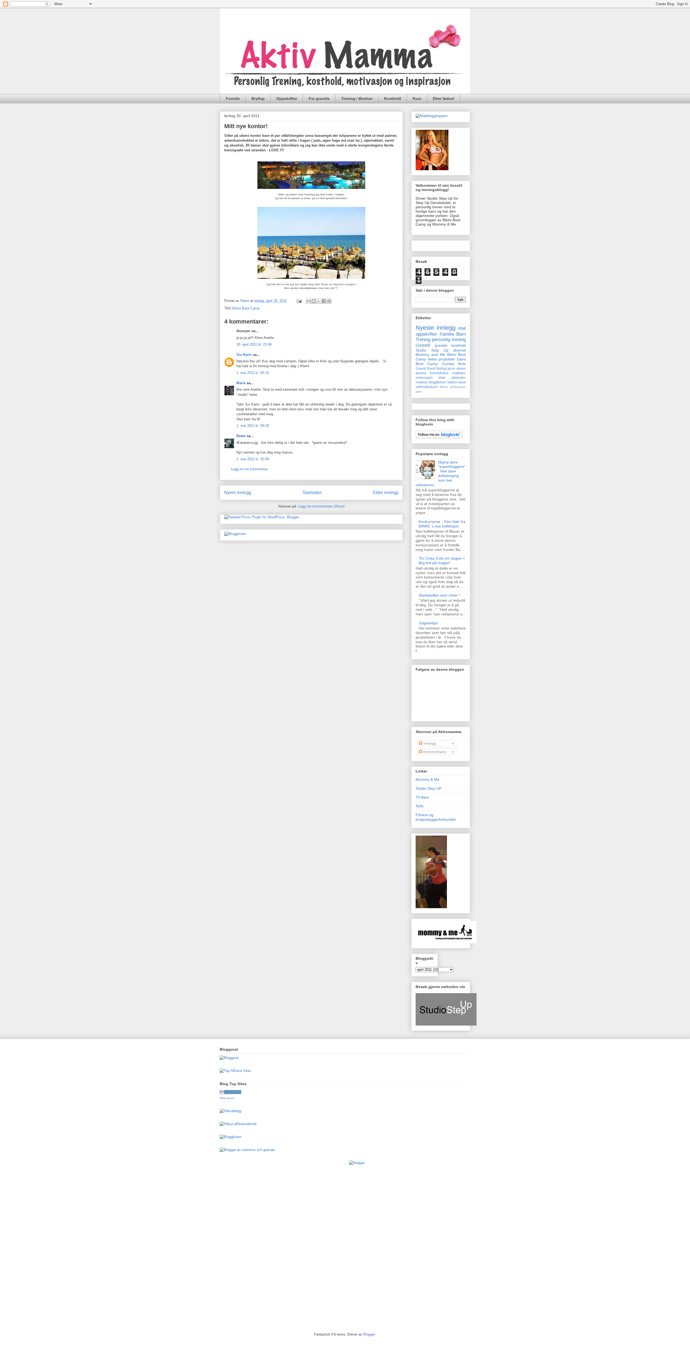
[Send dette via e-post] (308, 301)
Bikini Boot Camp (246, 308)
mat (462, 328)
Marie (241, 383)
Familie (447, 334)
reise (462, 382)
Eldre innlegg (385, 492)
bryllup (441, 368)
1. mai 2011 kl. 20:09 (252, 459)
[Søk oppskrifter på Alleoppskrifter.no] (432, 116)
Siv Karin (244, 355)
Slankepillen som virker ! (439, 595)
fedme (452, 382)
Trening (423, 339)
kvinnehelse (439, 373)
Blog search (227, 1098)
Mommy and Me (430, 354)
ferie (462, 364)
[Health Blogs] (230, 1093)
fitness (444, 387)
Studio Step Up (432, 350)
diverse (459, 350)
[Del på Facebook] (324, 301)
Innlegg (429, 743)
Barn (461, 334)
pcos (451, 368)
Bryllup (258, 98)
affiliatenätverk (245, 1124)
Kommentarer (434, 752)
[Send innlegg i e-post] (299, 301)
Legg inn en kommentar (249, 469)
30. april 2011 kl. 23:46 (254, 344)
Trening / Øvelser (356, 98)
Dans (461, 359)
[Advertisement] (241, 1241)
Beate (241, 436)
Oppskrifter (286, 98)
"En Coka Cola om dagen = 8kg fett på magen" (442, 560)
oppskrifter (426, 334)
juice (419, 391)
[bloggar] (357, 1163)
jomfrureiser (458, 387)
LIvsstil (423, 345)
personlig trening (449, 339)
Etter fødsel (443, 98)
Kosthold (392, 98)
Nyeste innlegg (436, 327)
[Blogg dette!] (313, 301)
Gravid (421, 368)
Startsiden (312, 492)
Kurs (417, 98)
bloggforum (437, 382)
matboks (459, 373)
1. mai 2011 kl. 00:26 (252, 426)
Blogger (369, 1334)
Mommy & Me (427, 779)
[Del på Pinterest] (329, 301)
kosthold (458, 345)
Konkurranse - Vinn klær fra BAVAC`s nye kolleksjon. (442, 523)
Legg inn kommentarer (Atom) (321, 506)
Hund (431, 368)
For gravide (319, 98)
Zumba (448, 364)
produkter (447, 359)
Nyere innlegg (237, 492)
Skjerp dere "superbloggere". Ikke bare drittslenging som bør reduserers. (440, 473)
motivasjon (424, 378)
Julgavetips (428, 623)
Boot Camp (427, 364)
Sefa (419, 806)
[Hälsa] (226, 1124)
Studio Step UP (428, 788)
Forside (233, 98)
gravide (441, 345)
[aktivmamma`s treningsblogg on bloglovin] (439, 437)
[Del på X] (319, 301)
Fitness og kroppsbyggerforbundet (436, 817)
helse (432, 359)
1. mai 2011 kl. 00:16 (252, 373)
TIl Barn (422, 797)
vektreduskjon (426, 387)
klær (442, 378)
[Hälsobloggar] (230, 1111)
